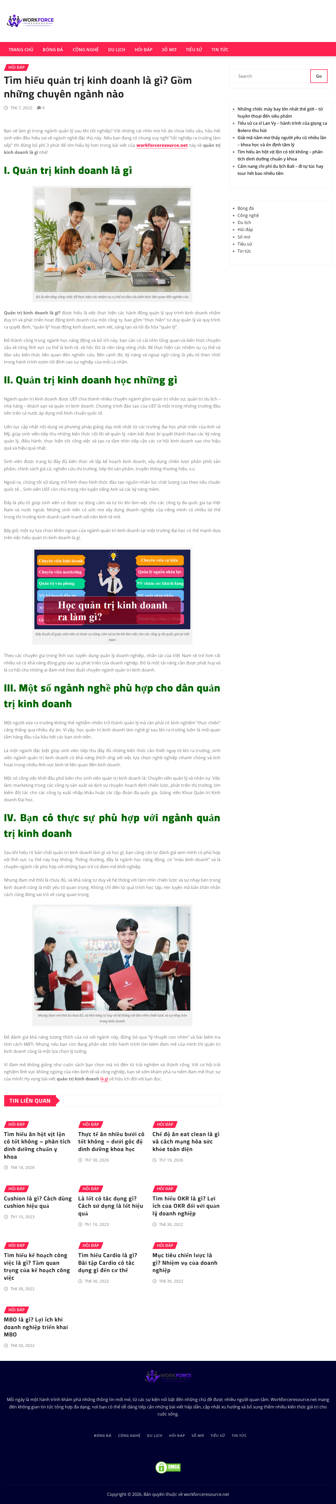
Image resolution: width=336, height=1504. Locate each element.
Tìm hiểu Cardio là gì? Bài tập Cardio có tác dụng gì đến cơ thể (107, 1263)
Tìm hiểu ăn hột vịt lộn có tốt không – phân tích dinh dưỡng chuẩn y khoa (37, 1145)
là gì (104, 1079)
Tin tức (220, 50)
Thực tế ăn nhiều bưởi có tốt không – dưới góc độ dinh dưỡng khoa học (111, 1141)
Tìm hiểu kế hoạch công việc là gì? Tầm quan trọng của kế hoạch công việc (37, 1266)
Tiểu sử (194, 50)
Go (319, 76)
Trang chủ (21, 50)
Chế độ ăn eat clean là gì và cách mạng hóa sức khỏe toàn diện (186, 1141)
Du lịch (116, 50)
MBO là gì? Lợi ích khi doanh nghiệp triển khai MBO (36, 1327)
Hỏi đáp (144, 50)
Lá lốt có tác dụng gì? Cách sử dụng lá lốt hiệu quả (110, 1206)
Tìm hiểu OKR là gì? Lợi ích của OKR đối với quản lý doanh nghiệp (186, 1206)
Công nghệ (86, 50)
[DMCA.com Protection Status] (168, 1467)
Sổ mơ (169, 50)
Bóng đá (53, 50)
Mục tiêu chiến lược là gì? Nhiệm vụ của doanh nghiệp (185, 1263)
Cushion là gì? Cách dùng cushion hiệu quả (38, 1202)
